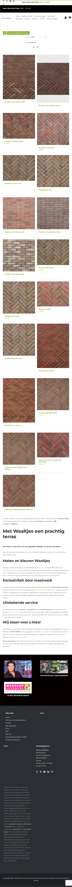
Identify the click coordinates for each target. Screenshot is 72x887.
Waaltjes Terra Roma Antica (15, 102)
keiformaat (16, 570)
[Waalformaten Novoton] (19, 340)
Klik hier (43, 766)
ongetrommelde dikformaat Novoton (18, 509)
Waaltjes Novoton (45, 190)
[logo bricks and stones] (6, 18)
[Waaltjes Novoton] (53, 171)
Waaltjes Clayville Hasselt (14, 232)
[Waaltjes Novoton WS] (19, 168)
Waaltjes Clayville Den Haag (49, 232)
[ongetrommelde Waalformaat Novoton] (19, 449)
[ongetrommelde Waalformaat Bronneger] (53, 445)
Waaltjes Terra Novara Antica (49, 105)
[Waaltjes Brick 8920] (19, 297)
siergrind (53, 590)
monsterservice (13, 612)
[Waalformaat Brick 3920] (53, 394)
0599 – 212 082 (44, 2)
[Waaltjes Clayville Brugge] (19, 255)
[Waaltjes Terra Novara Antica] (53, 79)
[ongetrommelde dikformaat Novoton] (19, 491)
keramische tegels (42, 590)
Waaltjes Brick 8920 (12, 316)
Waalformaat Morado (46, 371)
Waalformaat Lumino (12, 425)
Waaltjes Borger (44, 309)
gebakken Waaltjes (16, 824)
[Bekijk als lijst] (37, 47)
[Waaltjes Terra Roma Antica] (19, 77)
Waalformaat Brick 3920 (47, 413)
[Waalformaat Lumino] (19, 400)
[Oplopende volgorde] (46, 37)
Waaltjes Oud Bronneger (13, 141)
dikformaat (6, 570)
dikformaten (28, 824)
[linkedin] (14, 1)
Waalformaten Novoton (13, 358)
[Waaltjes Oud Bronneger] (19, 126)
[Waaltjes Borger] (53, 293)
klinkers (8, 826)
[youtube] (10, 1)
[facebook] (3, 1)
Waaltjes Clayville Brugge (14, 274)
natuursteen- (16, 829)
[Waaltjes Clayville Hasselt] (19, 213)
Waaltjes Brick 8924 (46, 268)
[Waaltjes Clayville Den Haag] (53, 213)
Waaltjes (42, 568)
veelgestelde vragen (16, 637)
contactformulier (46, 632)
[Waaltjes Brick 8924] (53, 252)
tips (26, 637)
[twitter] (7, 1)
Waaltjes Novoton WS (12, 183)
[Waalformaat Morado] (53, 346)
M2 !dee (36, 880)
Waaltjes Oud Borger (46, 148)
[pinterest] (3, 4)
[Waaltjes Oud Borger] (53, 129)
